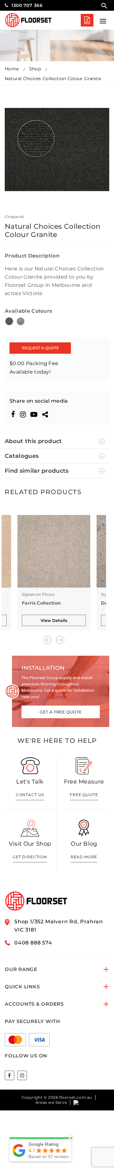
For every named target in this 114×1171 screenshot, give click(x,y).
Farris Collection (41, 603)
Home (12, 69)
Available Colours (28, 311)
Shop (35, 69)
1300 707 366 (26, 5)
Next (60, 640)
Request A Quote (40, 348)
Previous (47, 640)
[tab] (57, 441)
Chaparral (14, 216)
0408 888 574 (33, 943)
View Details (54, 620)
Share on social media (39, 401)
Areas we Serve (51, 1102)
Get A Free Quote (87, 20)
